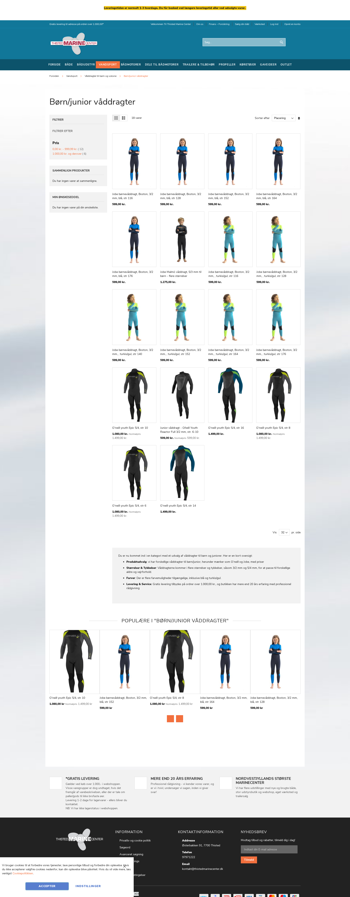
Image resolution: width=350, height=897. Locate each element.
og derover (69, 154)
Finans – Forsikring (219, 24)
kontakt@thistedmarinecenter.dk (202, 869)
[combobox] (244, 42)
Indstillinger (88, 886)
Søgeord (125, 847)
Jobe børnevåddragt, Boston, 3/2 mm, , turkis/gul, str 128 (276, 274)
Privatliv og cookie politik (135, 840)
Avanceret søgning (131, 854)
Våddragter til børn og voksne (101, 76)
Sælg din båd (242, 24)
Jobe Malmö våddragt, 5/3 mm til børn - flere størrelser (180, 274)
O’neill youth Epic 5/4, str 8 (273, 428)
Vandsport (72, 76)
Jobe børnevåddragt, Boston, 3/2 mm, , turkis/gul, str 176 (276, 352)
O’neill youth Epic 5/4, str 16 (226, 428)
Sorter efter (262, 118)
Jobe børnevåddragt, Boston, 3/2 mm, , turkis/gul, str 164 (228, 352)
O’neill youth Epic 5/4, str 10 (130, 428)
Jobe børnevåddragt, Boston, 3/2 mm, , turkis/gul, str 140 (132, 352)
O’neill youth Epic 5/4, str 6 (129, 506)
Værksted (260, 24)
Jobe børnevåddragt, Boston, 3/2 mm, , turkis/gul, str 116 (228, 274)
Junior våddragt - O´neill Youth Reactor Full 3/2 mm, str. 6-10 (179, 430)
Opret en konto (292, 24)
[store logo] (73, 43)
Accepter (47, 886)
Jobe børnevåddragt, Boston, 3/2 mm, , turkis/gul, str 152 (180, 352)
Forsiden (54, 76)
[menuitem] (54, 64)
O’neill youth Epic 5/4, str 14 (178, 506)
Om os (199, 24)
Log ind (274, 24)
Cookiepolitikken (23, 873)
